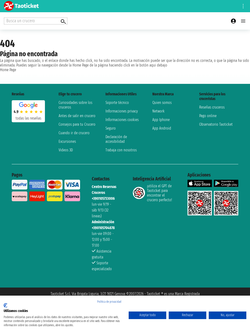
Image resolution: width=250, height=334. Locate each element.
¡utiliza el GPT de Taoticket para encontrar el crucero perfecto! (159, 193)
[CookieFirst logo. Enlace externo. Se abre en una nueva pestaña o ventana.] (5, 305)
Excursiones (67, 141)
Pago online (208, 115)
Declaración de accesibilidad (116, 139)
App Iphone (161, 119)
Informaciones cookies (122, 119)
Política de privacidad (109, 301)
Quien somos (162, 102)
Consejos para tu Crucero (77, 124)
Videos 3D (66, 150)
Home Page (8, 69)
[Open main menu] (243, 21)
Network (158, 111)
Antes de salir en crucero (77, 115)
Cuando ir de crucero (74, 133)
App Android (161, 128)
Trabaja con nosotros (121, 150)
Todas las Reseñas (28, 118)
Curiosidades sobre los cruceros (75, 105)
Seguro (110, 128)
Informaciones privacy (121, 111)
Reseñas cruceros (212, 107)
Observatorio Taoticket (216, 124)
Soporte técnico (117, 102)
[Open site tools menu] (243, 6)
